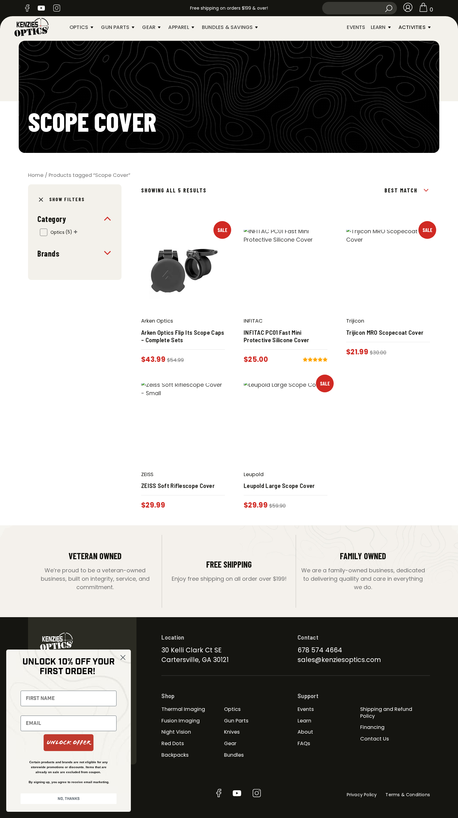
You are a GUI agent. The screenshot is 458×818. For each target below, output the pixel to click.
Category (51, 219)
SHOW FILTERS (67, 199)
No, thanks (69, 798)
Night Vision (176, 731)
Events (356, 27)
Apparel (178, 27)
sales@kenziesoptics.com (339, 659)
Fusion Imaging (180, 720)
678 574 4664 (320, 650)
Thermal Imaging (183, 709)
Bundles (234, 755)
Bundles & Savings (227, 27)
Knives (232, 731)
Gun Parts (115, 27)
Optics (78, 27)
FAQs (304, 743)
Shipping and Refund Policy (386, 713)
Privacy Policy (362, 795)
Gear (148, 27)
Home (36, 175)
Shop (167, 695)
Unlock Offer (68, 742)
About (305, 731)
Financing (372, 727)
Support (308, 695)
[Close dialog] (122, 657)
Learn (378, 27)
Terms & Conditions (407, 795)
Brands (48, 253)
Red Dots (172, 743)
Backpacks (174, 755)
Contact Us (374, 738)
